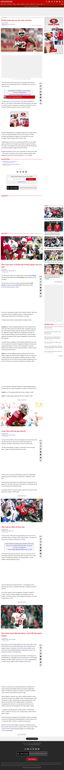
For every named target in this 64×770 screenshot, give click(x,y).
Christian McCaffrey (22, 648)
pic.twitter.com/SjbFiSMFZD (19, 92)
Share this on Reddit (41, 100)
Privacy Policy (32, 767)
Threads (23, 171)
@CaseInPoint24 (5, 640)
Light (33, 738)
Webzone (6, 1)
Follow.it (24, 181)
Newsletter (32, 4)
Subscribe (31, 179)
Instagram (26, 171)
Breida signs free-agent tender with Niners (11, 164)
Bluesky (36, 749)
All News (60, 355)
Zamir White (22, 539)
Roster (27, 4)
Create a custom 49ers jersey (15, 97)
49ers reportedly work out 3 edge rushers (52, 342)
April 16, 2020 (27, 94)
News (5, 4)
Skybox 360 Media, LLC (37, 743)
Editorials (9, 4)
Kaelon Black (27, 661)
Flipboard (57, 2)
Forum (18, 4)
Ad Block (12, 112)
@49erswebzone (5, 25)
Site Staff (4, 269)
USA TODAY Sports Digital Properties (33, 744)
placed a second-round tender (13, 101)
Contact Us (28, 767)
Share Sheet (41, 103)
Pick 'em (38, 4)
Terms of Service (38, 767)
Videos (14, 4)
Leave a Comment (22, 399)
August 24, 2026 (28, 549)
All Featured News (58, 281)
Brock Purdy (10, 655)
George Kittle (32, 650)
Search (62, 2)
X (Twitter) (25, 749)
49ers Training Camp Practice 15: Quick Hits (53, 351)
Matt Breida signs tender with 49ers (10, 161)
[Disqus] (22, 214)
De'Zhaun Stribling (10, 728)
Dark (36, 738)
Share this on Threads (41, 92)
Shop (41, 4)
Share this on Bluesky (41, 94)
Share (62, 4)
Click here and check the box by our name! (28, 187)
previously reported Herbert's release (10, 287)
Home (2, 4)
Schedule (22, 4)
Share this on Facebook (41, 89)
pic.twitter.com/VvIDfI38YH (19, 547)
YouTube (39, 749)
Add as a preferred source (37, 25)
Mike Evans (4, 650)
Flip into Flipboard (41, 97)
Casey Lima (5, 638)
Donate (24, 767)
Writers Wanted (32, 759)
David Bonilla (5, 22)
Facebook (20, 171)
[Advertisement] (19, 462)
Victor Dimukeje (32, 275)
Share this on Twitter (41, 86)
